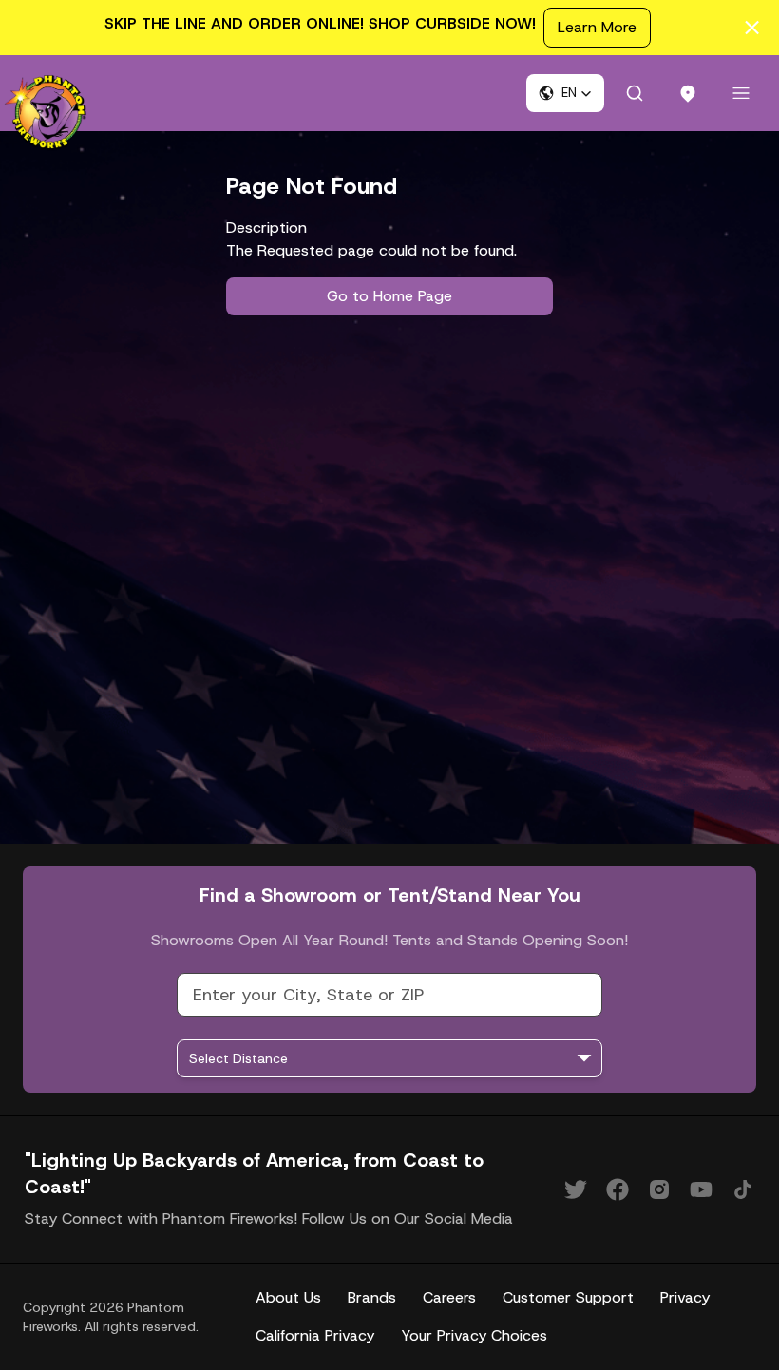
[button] (565, 93)
